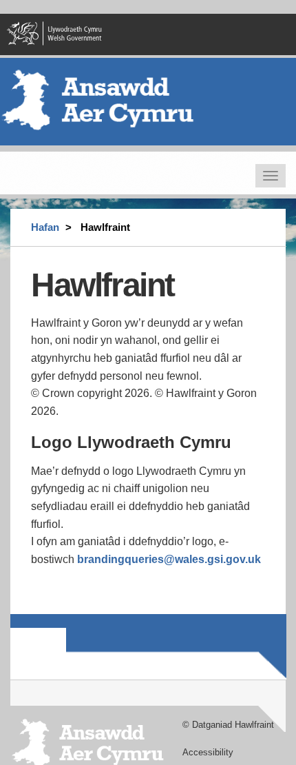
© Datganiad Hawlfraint (228, 725)
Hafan (45, 227)
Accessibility (207, 752)
